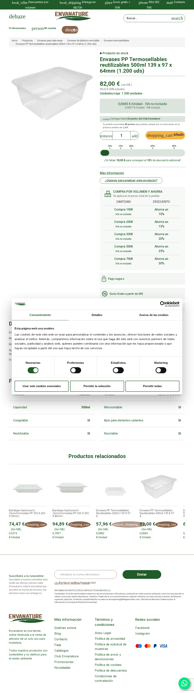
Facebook (142, 628)
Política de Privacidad (87, 602)
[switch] (75, 370)
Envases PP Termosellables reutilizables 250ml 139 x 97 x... (113, 513)
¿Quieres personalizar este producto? (131, 180)
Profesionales (17, 28)
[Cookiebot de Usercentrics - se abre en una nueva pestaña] (162, 304)
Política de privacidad (110, 638)
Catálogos (61, 650)
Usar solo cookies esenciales (42, 386)
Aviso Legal (103, 633)
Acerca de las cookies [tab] (153, 315)
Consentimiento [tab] (40, 315)
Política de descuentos (111, 670)
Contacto (60, 639)
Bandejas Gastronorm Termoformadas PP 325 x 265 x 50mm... (27, 513)
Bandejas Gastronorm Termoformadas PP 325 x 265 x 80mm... (70, 513)
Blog (57, 633)
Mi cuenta (50, 28)
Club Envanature (66, 656)
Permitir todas (152, 386)
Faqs (57, 645)
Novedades (62, 667)
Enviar (142, 574)
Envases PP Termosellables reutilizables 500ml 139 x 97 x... (157, 513)
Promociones (64, 662)
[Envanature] (73, 16)
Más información (112, 173)
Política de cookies (108, 665)
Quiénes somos (65, 628)
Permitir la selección (97, 386)
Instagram (142, 633)
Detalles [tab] (97, 315)
